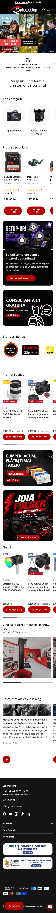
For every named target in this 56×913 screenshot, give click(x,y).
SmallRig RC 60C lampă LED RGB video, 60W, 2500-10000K (14, 587)
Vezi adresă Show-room (14, 632)
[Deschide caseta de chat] (50, 907)
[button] (53, 10)
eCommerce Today (35, 906)
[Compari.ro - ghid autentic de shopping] (16, 876)
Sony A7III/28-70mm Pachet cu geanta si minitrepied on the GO (39, 414)
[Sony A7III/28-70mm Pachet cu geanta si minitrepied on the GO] (39, 391)
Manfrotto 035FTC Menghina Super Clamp (35, 178)
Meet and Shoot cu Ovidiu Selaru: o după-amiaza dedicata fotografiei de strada (25, 721)
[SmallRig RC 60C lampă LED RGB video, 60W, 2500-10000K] (14, 564)
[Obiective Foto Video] (39, 115)
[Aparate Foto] (14, 115)
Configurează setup (19, 278)
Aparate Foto (14, 130)
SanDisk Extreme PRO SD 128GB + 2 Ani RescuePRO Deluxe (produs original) (13, 178)
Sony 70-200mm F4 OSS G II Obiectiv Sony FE (12, 414)
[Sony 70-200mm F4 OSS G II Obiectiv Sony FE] (14, 391)
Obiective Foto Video (39, 132)
